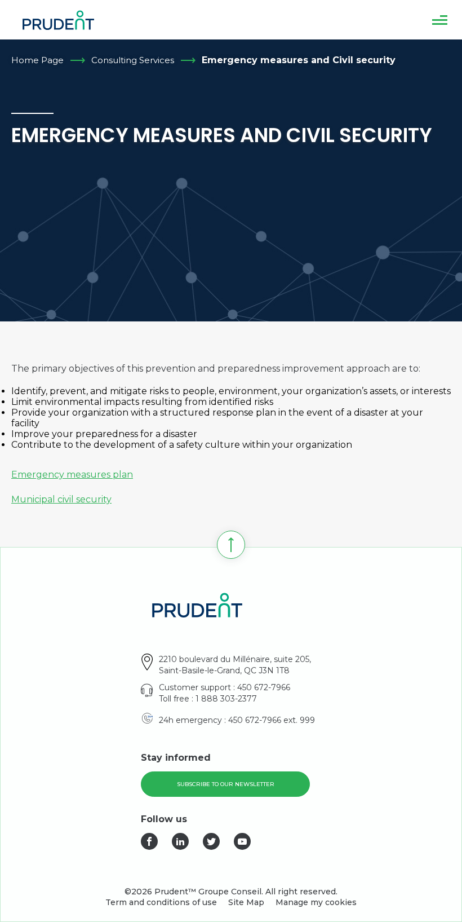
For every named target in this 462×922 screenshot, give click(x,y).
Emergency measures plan (72, 474)
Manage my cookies (316, 902)
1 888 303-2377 (226, 699)
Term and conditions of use (161, 902)
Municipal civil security (61, 499)
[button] (440, 19)
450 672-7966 (263, 687)
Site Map (246, 902)
